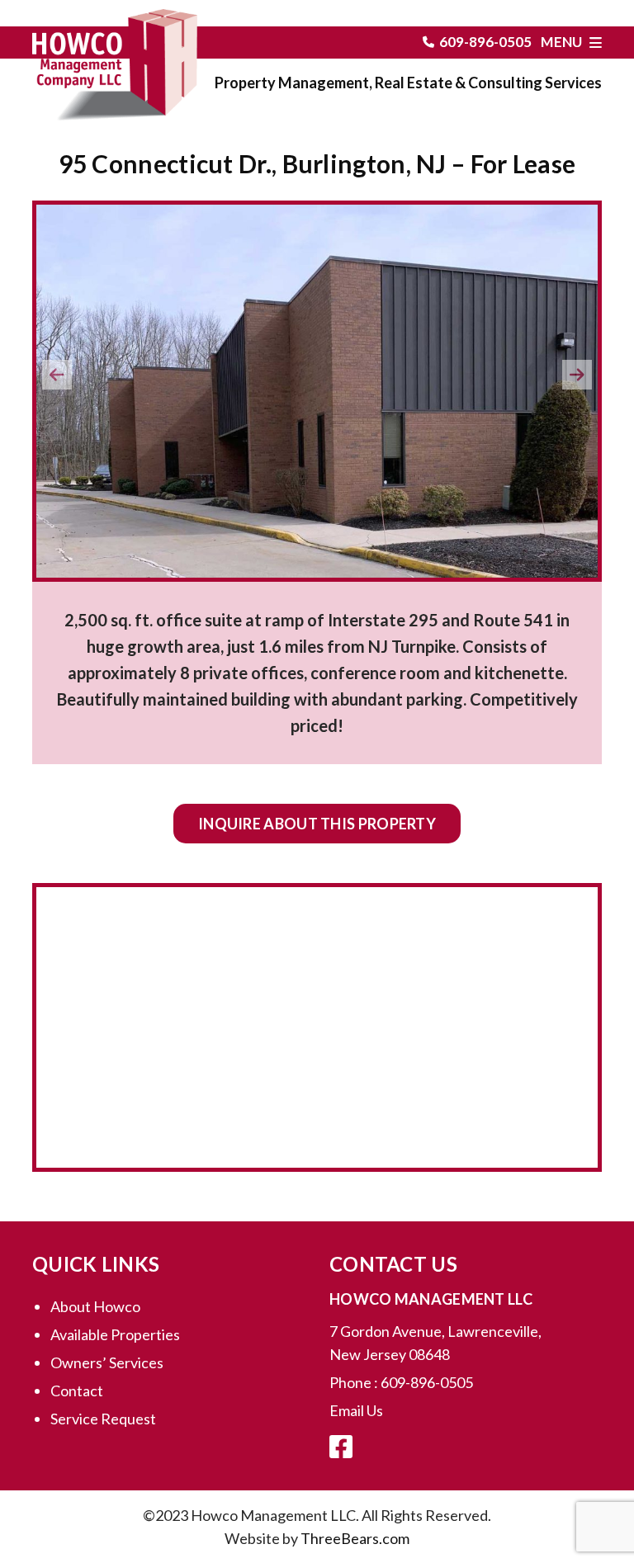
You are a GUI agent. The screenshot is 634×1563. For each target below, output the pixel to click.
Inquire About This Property (317, 824)
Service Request (103, 1419)
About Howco (95, 1306)
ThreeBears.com (354, 1538)
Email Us (356, 1410)
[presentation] (57, 375)
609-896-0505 (485, 41)
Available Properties (115, 1334)
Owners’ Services (106, 1362)
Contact (76, 1390)
